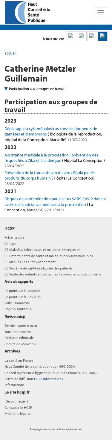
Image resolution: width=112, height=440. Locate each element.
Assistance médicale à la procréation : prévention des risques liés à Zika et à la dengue (54, 160)
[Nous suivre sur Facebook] (92, 36)
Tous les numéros (17, 331)
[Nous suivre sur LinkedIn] (71, 36)
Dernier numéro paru (20, 325)
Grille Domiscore (17, 303)
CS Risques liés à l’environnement (30, 262)
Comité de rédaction (20, 344)
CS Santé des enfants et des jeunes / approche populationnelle (52, 274)
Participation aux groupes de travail (37, 88)
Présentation (14, 237)
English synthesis (17, 309)
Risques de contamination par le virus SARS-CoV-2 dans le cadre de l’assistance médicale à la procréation (55, 204)
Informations (14, 384)
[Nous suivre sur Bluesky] (82, 36)
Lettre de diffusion (33, 378)
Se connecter (16, 401)
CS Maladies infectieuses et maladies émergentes (42, 249)
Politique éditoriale (19, 337)
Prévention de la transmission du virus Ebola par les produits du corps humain (50, 178)
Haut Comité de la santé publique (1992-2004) (39, 366)
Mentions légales (17, 413)
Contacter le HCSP (18, 407)
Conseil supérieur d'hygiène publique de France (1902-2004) (50, 372)
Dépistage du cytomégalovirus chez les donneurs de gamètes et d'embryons (53, 134)
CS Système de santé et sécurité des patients (38, 268)
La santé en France (18, 360)
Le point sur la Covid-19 (22, 297)
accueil (10, 53)
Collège (10, 243)
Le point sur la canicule (22, 290)
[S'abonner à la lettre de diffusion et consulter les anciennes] (103, 36)
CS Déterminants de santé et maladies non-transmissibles (48, 256)
